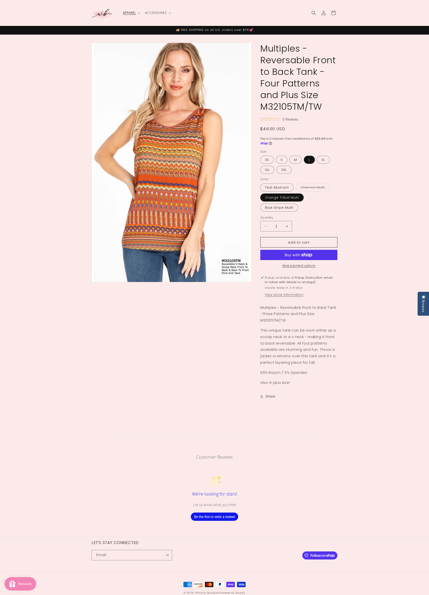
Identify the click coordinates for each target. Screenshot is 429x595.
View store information (284, 294)
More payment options (298, 265)
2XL (284, 170)
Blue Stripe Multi (279, 207)
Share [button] (270, 396)
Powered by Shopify (232, 593)
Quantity (266, 217)
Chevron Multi (315, 188)
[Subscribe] (167, 555)
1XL (267, 170)
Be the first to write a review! (214, 517)
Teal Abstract (277, 187)
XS (267, 160)
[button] (131, 12)
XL (323, 160)
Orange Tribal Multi (282, 197)
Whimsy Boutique (207, 593)
